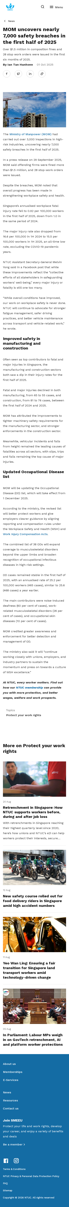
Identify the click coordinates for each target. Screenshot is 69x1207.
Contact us (10, 1108)
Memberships (12, 1072)
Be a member (12, 1144)
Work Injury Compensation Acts (25, 534)
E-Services (10, 1080)
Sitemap (7, 1190)
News (11, 21)
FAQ (5, 1183)
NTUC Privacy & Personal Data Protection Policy (31, 1176)
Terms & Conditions (14, 1169)
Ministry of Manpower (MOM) (30, 134)
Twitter (20, 73)
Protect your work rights (23, 715)
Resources (10, 1100)
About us (9, 1064)
